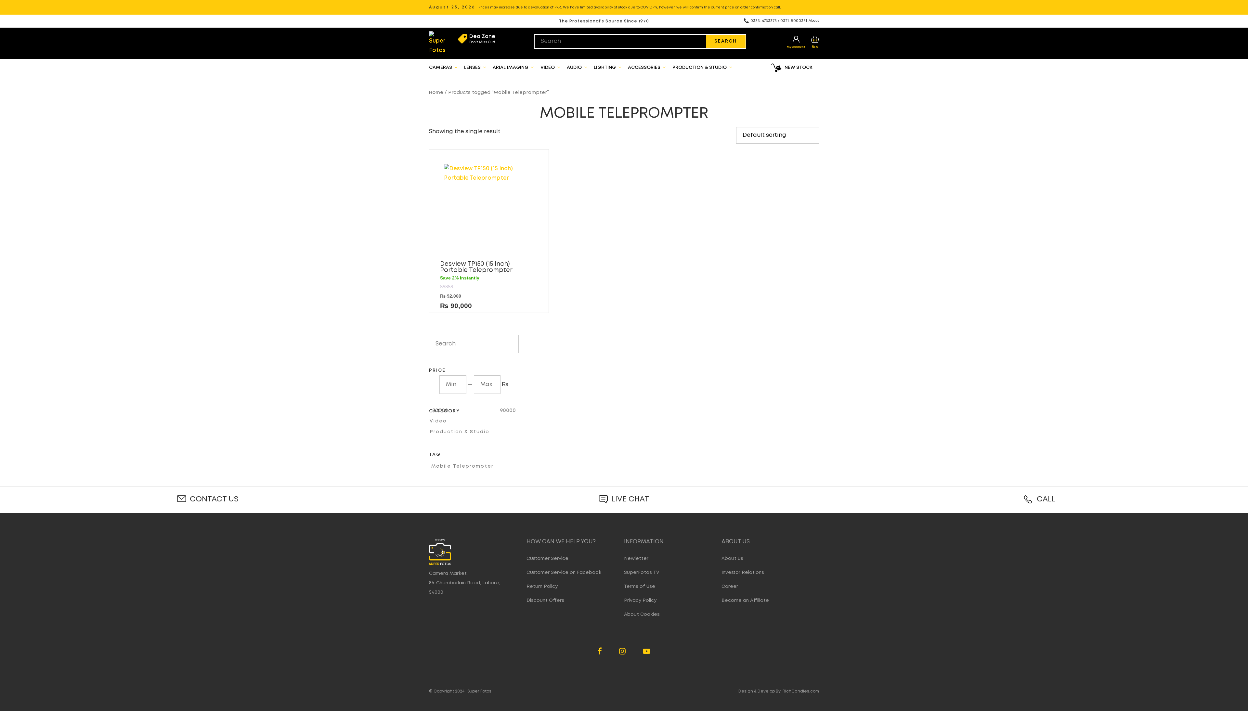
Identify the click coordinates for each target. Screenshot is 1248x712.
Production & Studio (700, 68)
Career (730, 587)
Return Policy (542, 587)
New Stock (798, 68)
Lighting (605, 68)
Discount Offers (545, 600)
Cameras (441, 68)
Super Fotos (479, 691)
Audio (575, 68)
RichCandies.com (801, 691)
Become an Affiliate (745, 600)
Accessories (645, 68)
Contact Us (214, 499)
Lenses (473, 68)
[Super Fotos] (437, 43)
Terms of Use (639, 587)
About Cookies (642, 614)
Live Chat (630, 499)
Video (548, 68)
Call (1046, 499)
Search (725, 41)
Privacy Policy (640, 600)
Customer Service (547, 559)
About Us (732, 559)
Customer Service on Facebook (563, 573)
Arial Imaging (511, 68)
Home (436, 92)
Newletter (636, 559)
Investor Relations (743, 573)
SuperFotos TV (641, 573)
